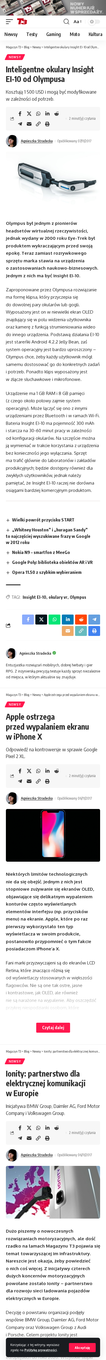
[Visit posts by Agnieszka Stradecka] (12, 141)
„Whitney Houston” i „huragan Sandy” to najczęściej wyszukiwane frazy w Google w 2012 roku (48, 536)
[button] (82, 1347)
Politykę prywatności (40, 1350)
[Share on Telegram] (20, 124)
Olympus (78, 597)
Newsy (15, 57)
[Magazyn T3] (22, 22)
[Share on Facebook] (20, 113)
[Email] (29, 124)
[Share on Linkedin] (47, 113)
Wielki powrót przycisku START (43, 519)
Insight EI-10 (34, 597)
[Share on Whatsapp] (38, 113)
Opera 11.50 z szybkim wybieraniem (47, 572)
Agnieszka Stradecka (37, 141)
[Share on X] (29, 113)
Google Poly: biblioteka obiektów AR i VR (52, 562)
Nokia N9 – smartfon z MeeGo (41, 552)
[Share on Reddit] (56, 113)
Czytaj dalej (53, 1027)
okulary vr (58, 597)
